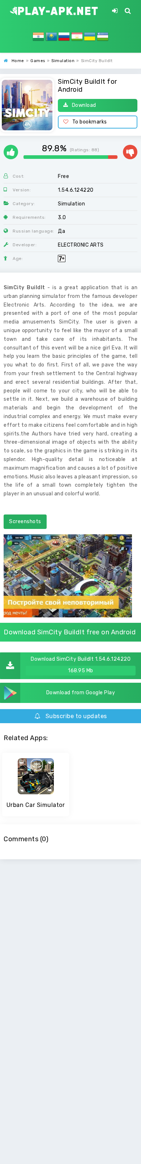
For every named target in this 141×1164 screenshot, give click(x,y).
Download (84, 105)
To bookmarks (89, 122)
